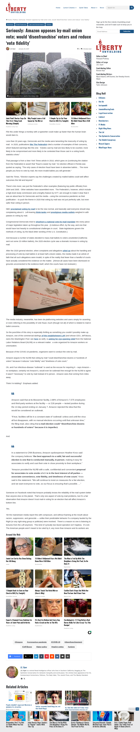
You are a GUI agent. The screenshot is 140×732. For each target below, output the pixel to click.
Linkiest (102, 117)
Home (58, 8)
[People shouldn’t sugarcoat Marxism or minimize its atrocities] (19, 697)
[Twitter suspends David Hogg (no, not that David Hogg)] (49, 697)
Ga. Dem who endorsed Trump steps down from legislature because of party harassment (76, 709)
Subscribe (126, 31)
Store (102, 8)
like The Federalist (38, 144)
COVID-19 (56, 642)
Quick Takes (83, 8)
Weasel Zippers (104, 143)
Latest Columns (69, 8)
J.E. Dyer (13, 49)
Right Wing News (105, 128)
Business (10, 24)
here (36, 339)
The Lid (101, 132)
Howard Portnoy (102, 59)
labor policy (42, 647)
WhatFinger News (105, 147)
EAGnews (102, 97)
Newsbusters (103, 120)
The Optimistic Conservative (109, 136)
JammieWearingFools (106, 109)
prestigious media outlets (63, 212)
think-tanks (41, 212)
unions (72, 647)
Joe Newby (120, 77)
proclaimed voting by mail (23, 209)
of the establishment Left (53, 336)
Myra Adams (101, 77)
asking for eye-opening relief (62, 339)
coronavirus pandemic (37, 642)
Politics (15, 20)
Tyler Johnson (101, 85)
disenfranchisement (74, 642)
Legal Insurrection (106, 113)
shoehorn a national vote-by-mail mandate (55, 222)
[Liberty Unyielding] (16, 7)
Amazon (19, 642)
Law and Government (36, 24)
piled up (66, 251)
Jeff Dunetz (110, 77)
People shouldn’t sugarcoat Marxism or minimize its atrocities (19, 706)
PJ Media (102, 124)
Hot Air (101, 101)
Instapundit (103, 105)
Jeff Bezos (27, 647)
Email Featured (21, 24)
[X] (24, 678)
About (93, 8)
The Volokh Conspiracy (107, 139)
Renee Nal (100, 71)
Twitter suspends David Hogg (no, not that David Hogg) (48, 707)
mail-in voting (58, 647)
